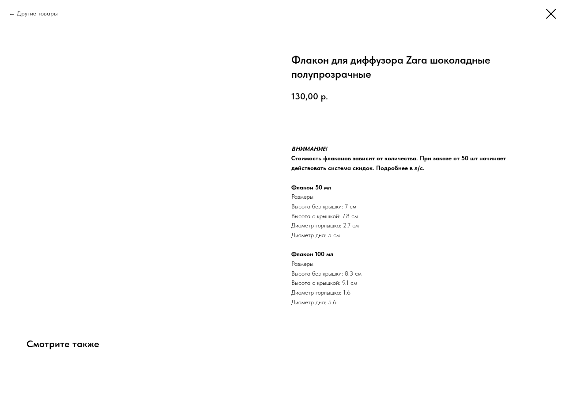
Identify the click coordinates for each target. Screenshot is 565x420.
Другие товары (37, 13)
